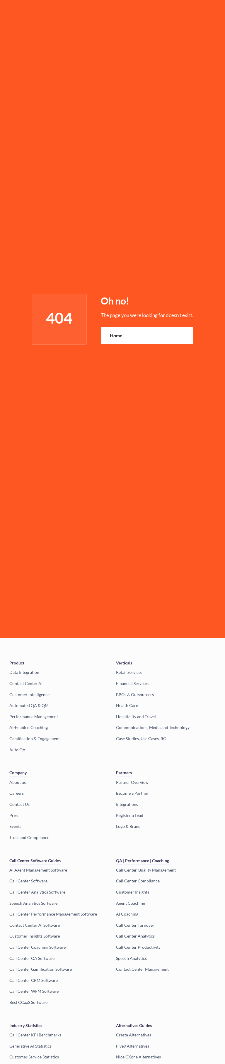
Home (116, 335)
